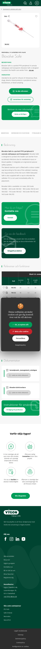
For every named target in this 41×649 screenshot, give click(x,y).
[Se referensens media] (7, 288)
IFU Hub (6, 609)
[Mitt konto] (30, 3)
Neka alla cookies (21, 332)
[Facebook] (7, 540)
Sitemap (20, 635)
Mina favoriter (9, 574)
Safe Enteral (8, 613)
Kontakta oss (8, 567)
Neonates (7, 616)
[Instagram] (13, 540)
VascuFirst (7, 620)
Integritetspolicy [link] (20, 345)
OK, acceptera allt (21, 325)
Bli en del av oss (9, 570)
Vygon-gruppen (9, 563)
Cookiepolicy (20, 643)
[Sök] (25, 3)
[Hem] (7, 3)
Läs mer (31, 70)
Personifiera (20, 338)
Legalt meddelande (20, 631)
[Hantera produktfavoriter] (36, 16)
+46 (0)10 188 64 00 (10, 597)
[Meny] (37, 3)
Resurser (7, 560)
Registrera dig (8, 578)
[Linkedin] (19, 540)
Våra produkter (9, 556)
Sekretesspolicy (20, 639)
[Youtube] (25, 540)
